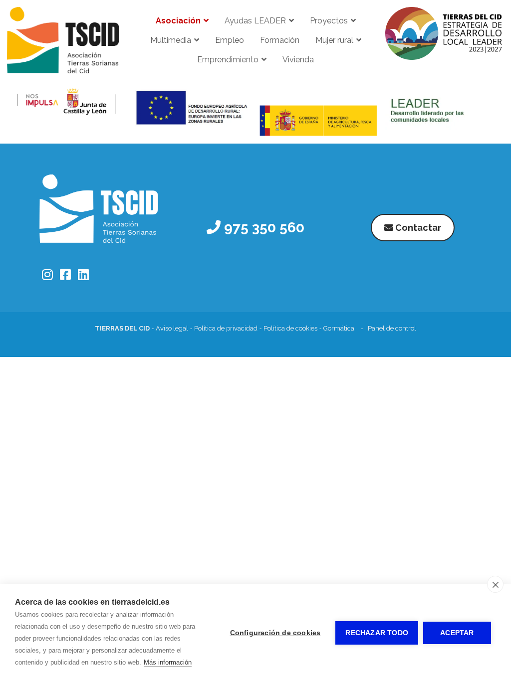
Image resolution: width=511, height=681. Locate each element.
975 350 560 (262, 227)
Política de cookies (290, 328)
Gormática (338, 328)
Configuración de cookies (275, 633)
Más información (168, 662)
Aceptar (457, 633)
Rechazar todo (376, 633)
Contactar (417, 227)
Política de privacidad (225, 328)
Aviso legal (172, 328)
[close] (495, 584)
